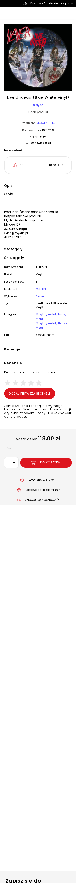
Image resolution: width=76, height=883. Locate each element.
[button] (38, 58)
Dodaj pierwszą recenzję (30, 393)
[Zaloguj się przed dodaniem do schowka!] (9, 447)
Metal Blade (45, 123)
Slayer (38, 105)
